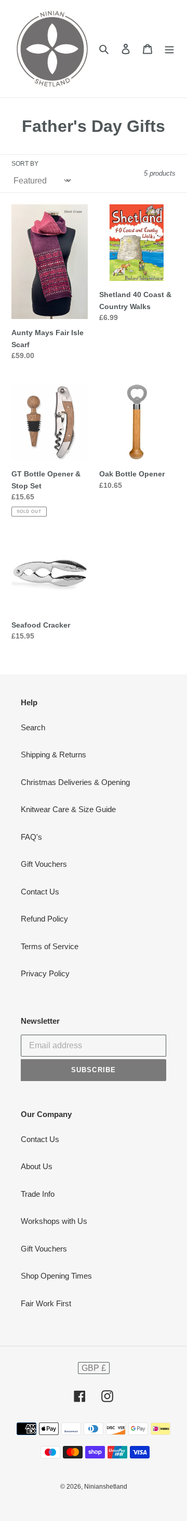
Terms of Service (49, 946)
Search (33, 727)
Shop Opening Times (56, 1275)
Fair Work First (46, 1303)
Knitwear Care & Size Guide (68, 809)
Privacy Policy (45, 973)
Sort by (24, 163)
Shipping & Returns (53, 754)
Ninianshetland (105, 1486)
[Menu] (169, 49)
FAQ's (31, 836)
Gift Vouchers (44, 864)
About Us (36, 1166)
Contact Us (40, 891)
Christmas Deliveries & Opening (75, 782)
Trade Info (38, 1193)
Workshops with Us (54, 1221)
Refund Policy (44, 918)
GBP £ (94, 1368)
